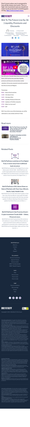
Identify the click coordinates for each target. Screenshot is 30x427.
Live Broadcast (7, 35)
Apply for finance (15, 259)
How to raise (15, 276)
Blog (15, 249)
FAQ (15, 272)
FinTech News (10, 34)
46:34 (2, 106)
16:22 (2, 97)
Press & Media (24, 35)
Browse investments (15, 257)
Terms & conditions (15, 285)
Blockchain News (9, 32)
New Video (16, 35)
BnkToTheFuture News (21, 32)
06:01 (2, 92)
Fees (15, 291)
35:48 (2, 101)
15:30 (2, 94)
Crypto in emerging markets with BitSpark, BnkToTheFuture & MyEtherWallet (18, 137)
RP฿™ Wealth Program (15, 266)
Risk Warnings (15, 395)
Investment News (20, 34)
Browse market (15, 261)
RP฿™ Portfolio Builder (15, 264)
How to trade (15, 278)
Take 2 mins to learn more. (15, 10)
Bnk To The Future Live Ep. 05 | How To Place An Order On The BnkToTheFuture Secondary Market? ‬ (18, 129)
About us (15, 244)
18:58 (2, 99)
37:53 (2, 104)
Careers (15, 247)
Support (15, 251)
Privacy (15, 289)
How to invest (15, 274)
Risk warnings (15, 287)
